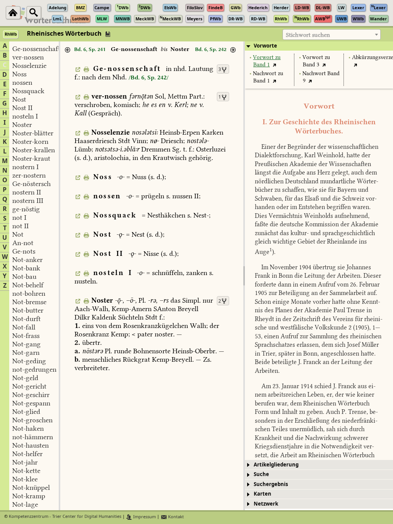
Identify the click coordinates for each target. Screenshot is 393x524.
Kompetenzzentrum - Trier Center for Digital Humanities (65, 517)
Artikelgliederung (276, 464)
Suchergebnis (271, 484)
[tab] (319, 46)
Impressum (144, 517)
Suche (261, 474)
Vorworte (265, 45)
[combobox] (331, 34)
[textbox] (331, 35)
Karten (262, 494)
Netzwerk (266, 504)
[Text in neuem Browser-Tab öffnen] (274, 64)
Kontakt (175, 517)
